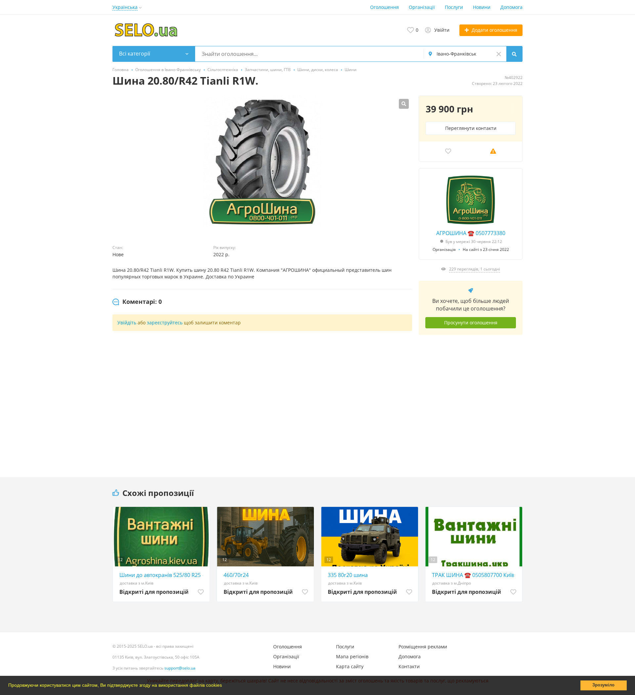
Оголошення (384, 7)
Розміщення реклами (423, 646)
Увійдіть (126, 322)
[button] (224, 686)
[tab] (137, 302)
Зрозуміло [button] (603, 685)
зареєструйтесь (165, 322)
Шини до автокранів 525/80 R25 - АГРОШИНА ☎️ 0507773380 (162, 575)
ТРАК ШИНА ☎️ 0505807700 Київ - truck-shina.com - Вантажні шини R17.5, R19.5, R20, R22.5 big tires (475, 575)
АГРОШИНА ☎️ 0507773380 (470, 233)
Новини (481, 7)
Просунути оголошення (470, 322)
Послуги (454, 7)
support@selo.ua (179, 668)
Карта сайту (349, 666)
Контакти (409, 666)
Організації (422, 7)
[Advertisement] (470, 401)
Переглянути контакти (470, 128)
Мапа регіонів (352, 656)
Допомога (511, 7)
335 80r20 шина (348, 575)
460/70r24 (236, 575)
